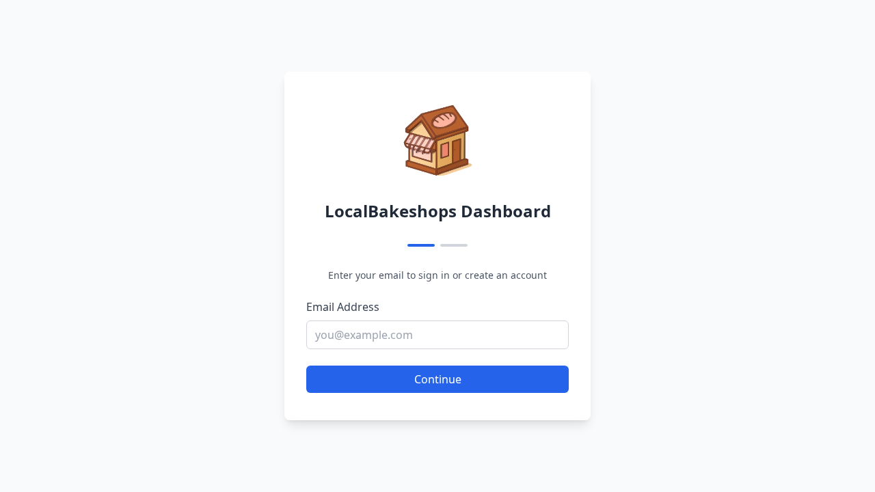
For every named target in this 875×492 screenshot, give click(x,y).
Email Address (342, 306)
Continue (437, 379)
